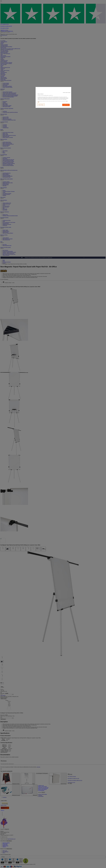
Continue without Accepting (66, 92)
